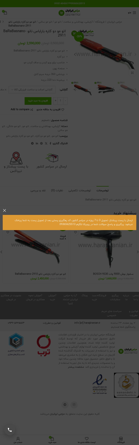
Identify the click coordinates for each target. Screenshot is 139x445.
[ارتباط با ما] (9, 429)
